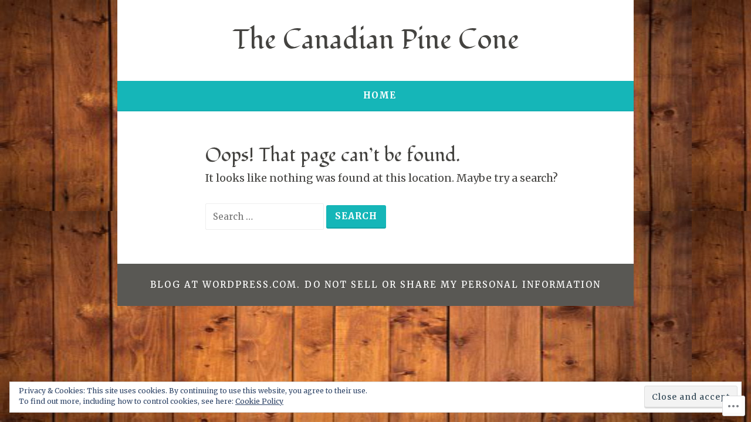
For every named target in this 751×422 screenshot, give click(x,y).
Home (379, 95)
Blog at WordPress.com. (225, 284)
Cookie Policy (259, 401)
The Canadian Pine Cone (375, 40)
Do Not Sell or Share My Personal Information (453, 284)
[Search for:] (265, 216)
